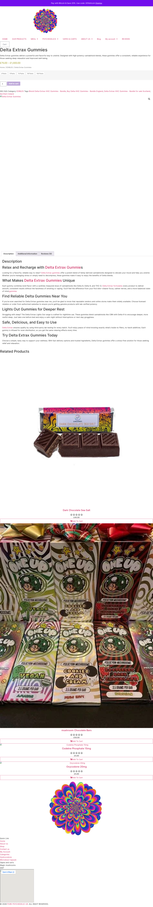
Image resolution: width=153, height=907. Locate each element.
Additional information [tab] (27, 254)
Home (2, 67)
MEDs (33, 39)
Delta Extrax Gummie (63, 267)
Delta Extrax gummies (50, 273)
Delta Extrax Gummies (43, 280)
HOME (5, 39)
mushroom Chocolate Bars (76, 730)
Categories (4, 854)
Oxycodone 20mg (76, 766)
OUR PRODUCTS (19, 39)
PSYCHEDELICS (49, 39)
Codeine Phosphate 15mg (76, 748)
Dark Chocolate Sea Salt (76, 510)
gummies (13, 291)
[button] (149, 99)
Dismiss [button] (99, 3)
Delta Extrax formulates (112, 286)
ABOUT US (85, 39)
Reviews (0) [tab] (46, 254)
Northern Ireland (7, 94)
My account (110, 39)
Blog (99, 39)
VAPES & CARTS (70, 39)
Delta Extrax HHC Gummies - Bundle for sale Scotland (127, 91)
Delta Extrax (7, 327)
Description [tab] (8, 254)
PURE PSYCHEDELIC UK (17, 904)
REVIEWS (126, 39)
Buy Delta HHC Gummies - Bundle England (85, 91)
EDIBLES (9, 67)
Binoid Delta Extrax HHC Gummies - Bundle (47, 91)
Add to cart (13, 83)
